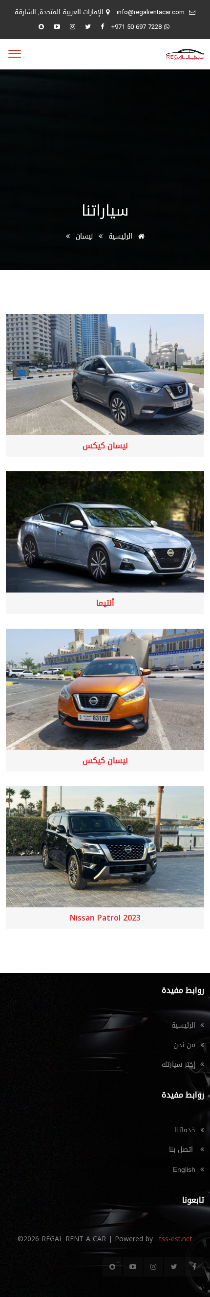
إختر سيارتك (178, 1064)
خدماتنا (185, 1130)
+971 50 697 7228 (136, 27)
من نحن (184, 1045)
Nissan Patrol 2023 (105, 918)
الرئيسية (121, 236)
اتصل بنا (182, 1149)
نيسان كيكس (105, 446)
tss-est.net (174, 1239)
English (184, 1169)
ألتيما (105, 603)
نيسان (84, 236)
